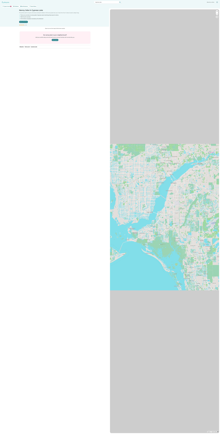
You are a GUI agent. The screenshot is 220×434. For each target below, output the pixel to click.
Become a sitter (210, 2)
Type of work (7, 6)
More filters (33, 6)
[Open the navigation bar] (217, 2)
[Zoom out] (217, 14)
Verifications (25, 6)
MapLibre (209, 431)
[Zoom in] (217, 11)
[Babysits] (5, 2)
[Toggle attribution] (218, 432)
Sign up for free (23, 21)
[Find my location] (217, 17)
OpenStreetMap (214, 431)
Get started (55, 39)
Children (16, 6)
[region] (164, 221)
